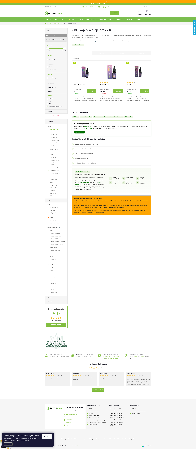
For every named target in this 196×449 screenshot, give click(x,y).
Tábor (104, 356)
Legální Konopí (69, 419)
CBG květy (52, 210)
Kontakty (67, 7)
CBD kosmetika (128, 117)
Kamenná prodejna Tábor (116, 408)
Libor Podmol (52, 69)
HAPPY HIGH (53, 230)
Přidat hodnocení (56, 324)
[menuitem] (49, 19)
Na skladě (52, 59)
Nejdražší (121, 53)
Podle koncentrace (55, 132)
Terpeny (135, 439)
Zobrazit (118, 91)
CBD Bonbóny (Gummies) (56, 152)
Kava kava (52, 268)
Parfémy (50, 301)
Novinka (51, 64)
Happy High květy (55, 233)
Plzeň (104, 358)
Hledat (114, 13)
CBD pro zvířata (55, 146)
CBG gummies (53, 213)
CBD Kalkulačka (48, 7)
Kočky (51, 99)
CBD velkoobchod (136, 408)
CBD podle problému (55, 170)
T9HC (51, 257)
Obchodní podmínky (94, 417)
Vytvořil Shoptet (147, 446)
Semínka (50, 275)
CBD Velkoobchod (58, 7)
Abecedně (141, 53)
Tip (50, 67)
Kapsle (51, 182)
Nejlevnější (101, 53)
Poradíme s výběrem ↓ (78, 45)
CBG (49, 204)
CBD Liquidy (54, 157)
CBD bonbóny (128, 439)
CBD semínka (53, 278)
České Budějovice (112, 356)
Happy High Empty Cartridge (58, 241)
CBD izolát (75, 117)
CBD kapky (63, 439)
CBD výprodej (53, 193)
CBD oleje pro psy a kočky (101, 439)
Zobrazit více (98, 389)
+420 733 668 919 (70, 417)
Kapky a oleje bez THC (86, 117)
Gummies (53, 259)
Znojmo (107, 358)
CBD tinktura (53, 196)
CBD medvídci (112, 439)
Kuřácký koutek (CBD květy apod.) (57, 163)
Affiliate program (136, 413)
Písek (118, 356)
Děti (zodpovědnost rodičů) (58, 40)
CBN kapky (76, 439)
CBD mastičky (120, 439)
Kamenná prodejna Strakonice (117, 417)
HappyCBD (52, 78)
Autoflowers (54, 281)
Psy (50, 101)
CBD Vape (52, 154)
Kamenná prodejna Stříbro (116, 420)
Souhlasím (47, 436)
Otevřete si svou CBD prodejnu (139, 411)
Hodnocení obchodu (98, 364)
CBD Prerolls (53, 220)
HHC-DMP (52, 254)
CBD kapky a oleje (54, 129)
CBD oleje (91, 439)
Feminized (53, 283)
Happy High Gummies (56, 239)
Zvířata (51, 104)
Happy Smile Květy (55, 250)
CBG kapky (70, 439)
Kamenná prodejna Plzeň (116, 415)
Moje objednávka (93, 424)
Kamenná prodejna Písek (116, 413)
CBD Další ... (53, 190)
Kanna (51, 270)
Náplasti (50, 298)
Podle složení (54, 137)
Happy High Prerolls (54, 223)
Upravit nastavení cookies (77, 446)
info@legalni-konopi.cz (71, 414)
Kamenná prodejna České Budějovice (116, 425)
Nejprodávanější (81, 53)
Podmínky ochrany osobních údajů (97, 420)
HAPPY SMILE (53, 248)
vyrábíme (142, 356)
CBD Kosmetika (53, 179)
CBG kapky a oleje (54, 207)
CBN (49, 200)
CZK (147, 7)
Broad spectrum (97, 117)
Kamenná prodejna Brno (116, 411)
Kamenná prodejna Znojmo (116, 422)
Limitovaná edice (55, 143)
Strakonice (112, 358)
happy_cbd (68, 422)
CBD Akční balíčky (54, 187)
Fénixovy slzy (53, 177)
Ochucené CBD (55, 140)
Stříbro (116, 358)
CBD (49, 126)
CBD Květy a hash (54, 149)
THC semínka (53, 287)
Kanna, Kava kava (52, 265)
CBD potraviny (53, 185)
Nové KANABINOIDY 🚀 (54, 227)
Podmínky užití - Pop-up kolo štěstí (97, 422)
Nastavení (8, 444)
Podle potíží (54, 135)
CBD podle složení (55, 173)
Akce (50, 62)
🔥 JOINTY (51, 217)
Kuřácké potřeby (55, 160)
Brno (107, 356)
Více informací (25, 440)
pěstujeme (135, 356)
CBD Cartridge (54, 167)
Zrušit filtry (57, 115)
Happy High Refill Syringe (57, 244)
